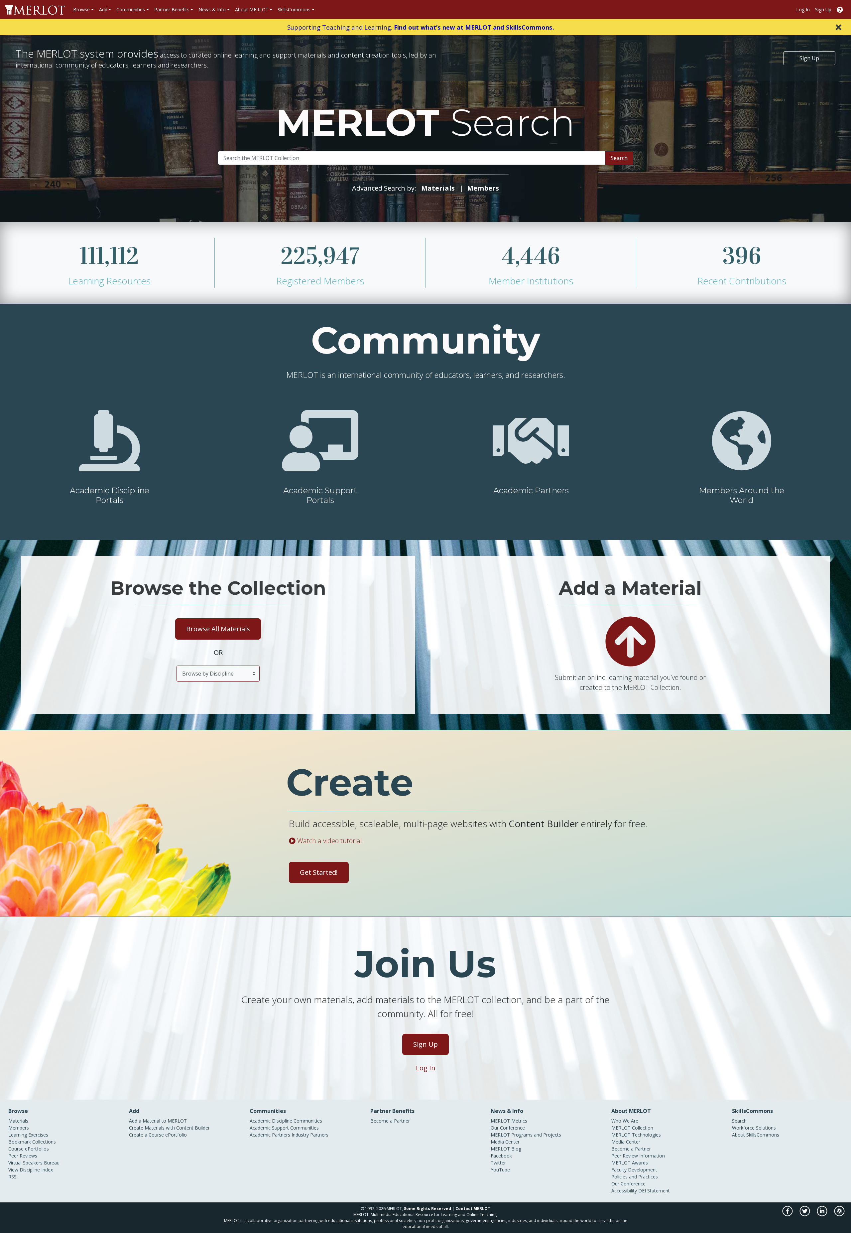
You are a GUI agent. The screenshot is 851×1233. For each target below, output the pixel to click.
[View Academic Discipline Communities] (109, 440)
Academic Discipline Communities (286, 1121)
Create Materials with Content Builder (169, 1128)
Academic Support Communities (284, 1128)
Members (18, 1128)
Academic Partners (531, 490)
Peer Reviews (22, 1156)
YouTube (500, 1169)
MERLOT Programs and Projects (526, 1135)
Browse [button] (81, 9)
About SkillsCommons (755, 1135)
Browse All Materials (218, 628)
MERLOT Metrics (509, 1121)
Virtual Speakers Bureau (34, 1162)
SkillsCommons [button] (294, 9)
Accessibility (624, 1190)
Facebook (501, 1156)
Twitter (498, 1162)
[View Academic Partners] (531, 440)
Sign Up (823, 9)
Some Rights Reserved (427, 1208)
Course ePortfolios (28, 1149)
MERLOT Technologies (636, 1135)
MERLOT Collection (632, 1128)
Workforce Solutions (754, 1128)
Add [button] (103, 9)
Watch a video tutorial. (330, 840)
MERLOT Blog (506, 1149)
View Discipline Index (30, 1169)
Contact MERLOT (472, 1208)
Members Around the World (741, 495)
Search (619, 158)
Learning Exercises (28, 1135)
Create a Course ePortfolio (158, 1135)
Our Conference (508, 1128)
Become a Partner (390, 1121)
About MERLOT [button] (252, 9)
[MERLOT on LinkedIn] (822, 1214)
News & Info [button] (212, 9)
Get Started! (319, 872)
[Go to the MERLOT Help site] (840, 9)
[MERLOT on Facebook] (788, 1214)
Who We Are (624, 1121)
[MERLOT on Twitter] (805, 1214)
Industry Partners (310, 1135)
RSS (12, 1176)
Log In (803, 9)
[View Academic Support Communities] (320, 440)
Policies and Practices (634, 1176)
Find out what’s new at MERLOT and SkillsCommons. (474, 27)
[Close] (838, 27)
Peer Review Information (638, 1156)
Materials (18, 1121)
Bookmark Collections (32, 1142)
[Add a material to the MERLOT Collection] (630, 641)
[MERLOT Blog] (839, 1214)
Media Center (505, 1142)
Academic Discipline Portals (109, 495)
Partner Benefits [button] (171, 9)
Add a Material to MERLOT (158, 1121)
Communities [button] (130, 9)
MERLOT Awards (629, 1162)
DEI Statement (654, 1190)
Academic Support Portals (320, 495)
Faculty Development (634, 1169)
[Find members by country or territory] (741, 440)
